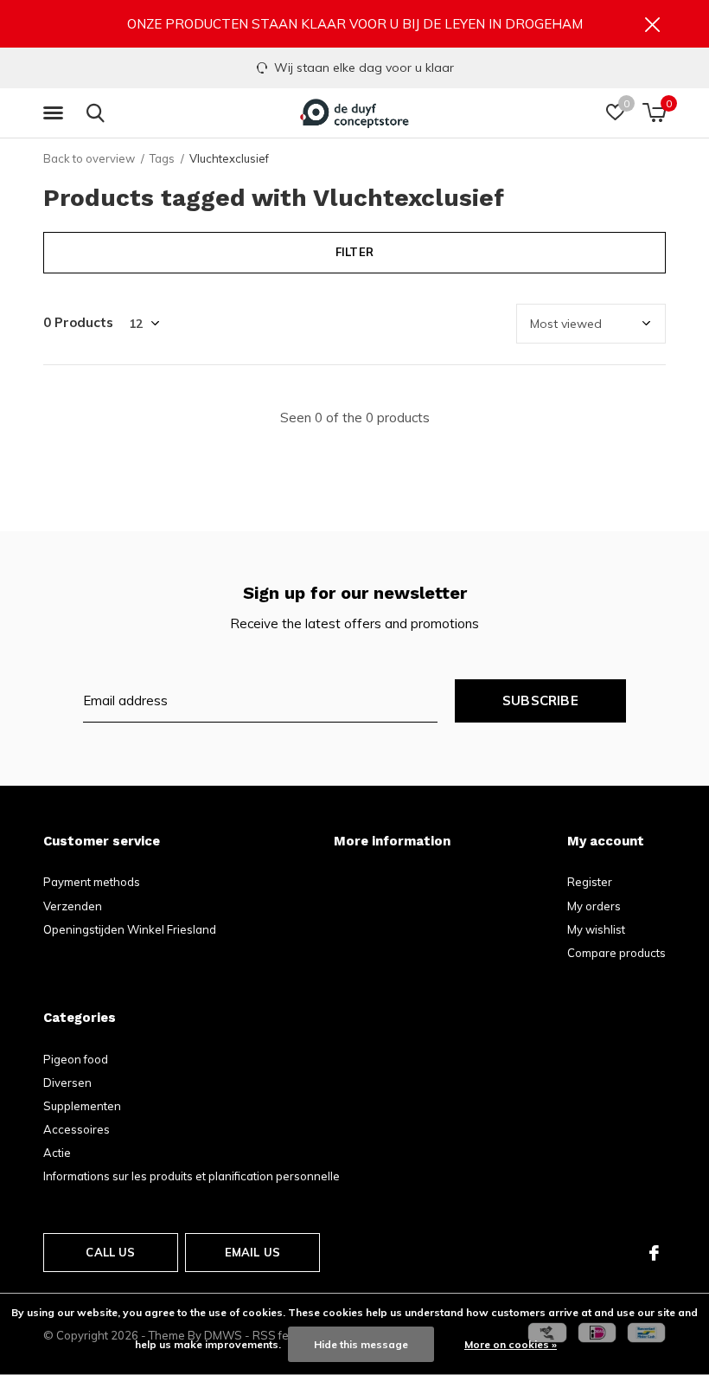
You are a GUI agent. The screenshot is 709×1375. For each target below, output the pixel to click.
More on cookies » (510, 1344)
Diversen (67, 1082)
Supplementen (82, 1106)
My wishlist (596, 929)
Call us (110, 1252)
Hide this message (361, 1344)
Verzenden (72, 906)
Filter (354, 252)
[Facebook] (654, 1253)
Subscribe (540, 700)
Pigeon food (75, 1059)
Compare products (616, 953)
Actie (57, 1153)
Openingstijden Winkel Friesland (129, 929)
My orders (594, 906)
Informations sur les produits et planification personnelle (191, 1176)
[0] (654, 112)
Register (589, 882)
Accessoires (76, 1129)
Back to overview (89, 158)
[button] (56, 113)
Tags (162, 158)
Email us (252, 1252)
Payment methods (91, 882)
